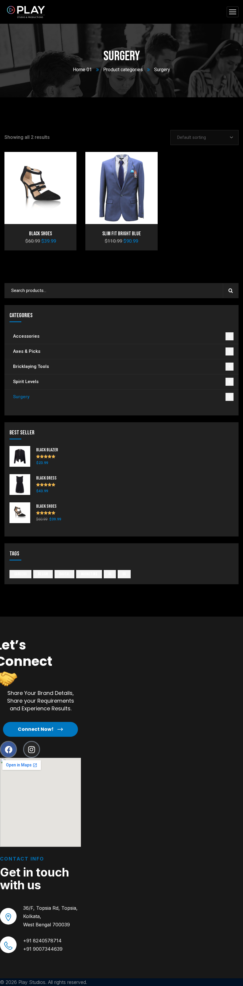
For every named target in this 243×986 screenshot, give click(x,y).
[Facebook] (8, 749)
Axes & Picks (122, 351)
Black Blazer (47, 450)
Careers (20, 574)
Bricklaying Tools (122, 366)
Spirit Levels (122, 381)
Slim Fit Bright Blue (121, 234)
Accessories (122, 336)
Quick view (62, 190)
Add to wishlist (62, 177)
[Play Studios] (26, 12)
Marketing (89, 574)
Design (43, 574)
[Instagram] (31, 749)
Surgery (122, 396)
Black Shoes (40, 234)
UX (124, 574)
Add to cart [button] (62, 163)
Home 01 (82, 69)
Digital (64, 574)
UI (109, 574)
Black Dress (46, 478)
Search (231, 290)
